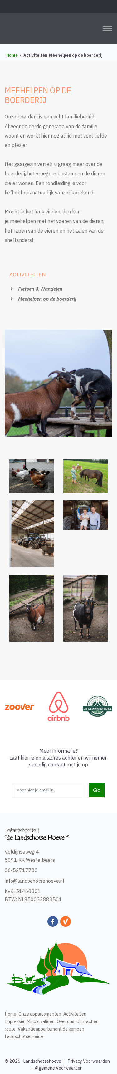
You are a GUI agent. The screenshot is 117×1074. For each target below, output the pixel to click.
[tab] (58, 278)
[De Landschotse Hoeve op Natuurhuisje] (97, 705)
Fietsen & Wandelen (39, 289)
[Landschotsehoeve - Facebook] (53, 922)
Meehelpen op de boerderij (46, 299)
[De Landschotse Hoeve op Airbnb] (58, 705)
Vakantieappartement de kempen (51, 1029)
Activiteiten (74, 1014)
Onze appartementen (39, 1014)
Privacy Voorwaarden (88, 1061)
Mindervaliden (41, 1021)
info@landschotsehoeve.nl (34, 881)
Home (10, 1014)
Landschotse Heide (24, 1036)
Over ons (65, 1021)
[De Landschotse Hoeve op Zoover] (19, 706)
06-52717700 (21, 870)
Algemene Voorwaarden (59, 1068)
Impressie (14, 1021)
